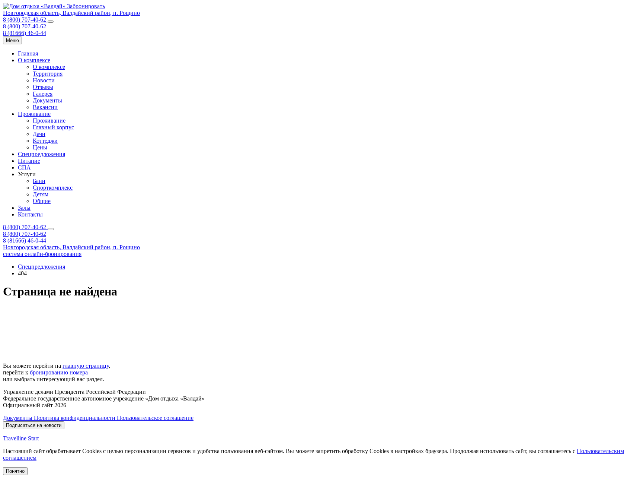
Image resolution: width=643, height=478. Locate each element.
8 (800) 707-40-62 (25, 19)
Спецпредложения (41, 154)
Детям (40, 194)
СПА (24, 167)
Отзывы (43, 87)
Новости (44, 80)
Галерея (42, 94)
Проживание (34, 114)
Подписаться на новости (33, 425)
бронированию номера (59, 372)
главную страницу (86, 366)
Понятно (15, 471)
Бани (39, 181)
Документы (47, 100)
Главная (28, 53)
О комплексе (34, 60)
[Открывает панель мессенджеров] (51, 21)
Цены (40, 147)
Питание (29, 161)
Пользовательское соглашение (155, 418)
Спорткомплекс (53, 187)
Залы (24, 208)
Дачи (39, 134)
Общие (42, 201)
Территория (48, 73)
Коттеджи (45, 140)
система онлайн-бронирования (42, 254)
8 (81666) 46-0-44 (24, 33)
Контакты (30, 214)
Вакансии (45, 107)
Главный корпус (53, 127)
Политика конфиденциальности (75, 418)
